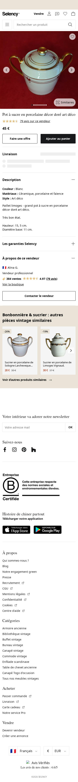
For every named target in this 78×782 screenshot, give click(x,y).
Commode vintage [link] (14, 656)
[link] (11, 14)
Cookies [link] (9, 605)
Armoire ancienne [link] (14, 628)
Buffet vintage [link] (11, 639)
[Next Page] (71, 70)
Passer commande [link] (17, 696)
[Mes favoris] (65, 13)
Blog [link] (5, 566)
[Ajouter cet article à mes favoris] (72, 36)
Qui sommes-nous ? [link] (15, 560)
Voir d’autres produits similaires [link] (24, 380)
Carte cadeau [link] (13, 707)
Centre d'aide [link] (13, 611)
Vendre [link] (39, 14)
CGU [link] (7, 588)
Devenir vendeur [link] (13, 730)
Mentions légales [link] (16, 594)
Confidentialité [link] (14, 599)
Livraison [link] (10, 701)
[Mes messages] (57, 13)
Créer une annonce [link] (15, 736)
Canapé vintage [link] (12, 650)
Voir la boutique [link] (13, 284)
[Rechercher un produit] (70, 24)
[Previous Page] (6, 70)
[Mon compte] (49, 13)
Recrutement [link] (13, 583)
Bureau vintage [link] (12, 645)
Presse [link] (6, 577)
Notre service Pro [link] (13, 713)
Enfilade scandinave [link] (15, 662)
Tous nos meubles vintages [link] (20, 678)
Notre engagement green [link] (19, 572)
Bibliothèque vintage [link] (16, 634)
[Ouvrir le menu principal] (7, 24)
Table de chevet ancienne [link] (19, 667)
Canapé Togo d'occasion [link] (18, 673)
